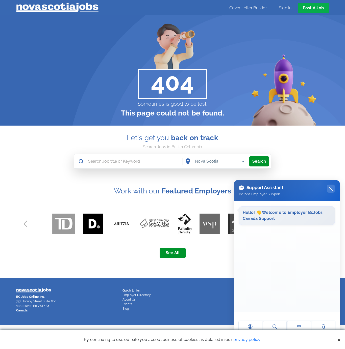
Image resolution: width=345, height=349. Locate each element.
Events (127, 304)
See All (173, 252)
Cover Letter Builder (248, 8)
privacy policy (246, 339)
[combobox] (220, 161)
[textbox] (220, 161)
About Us (129, 299)
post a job (313, 8)
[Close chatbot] (331, 189)
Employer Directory (136, 295)
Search (259, 161)
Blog (125, 308)
